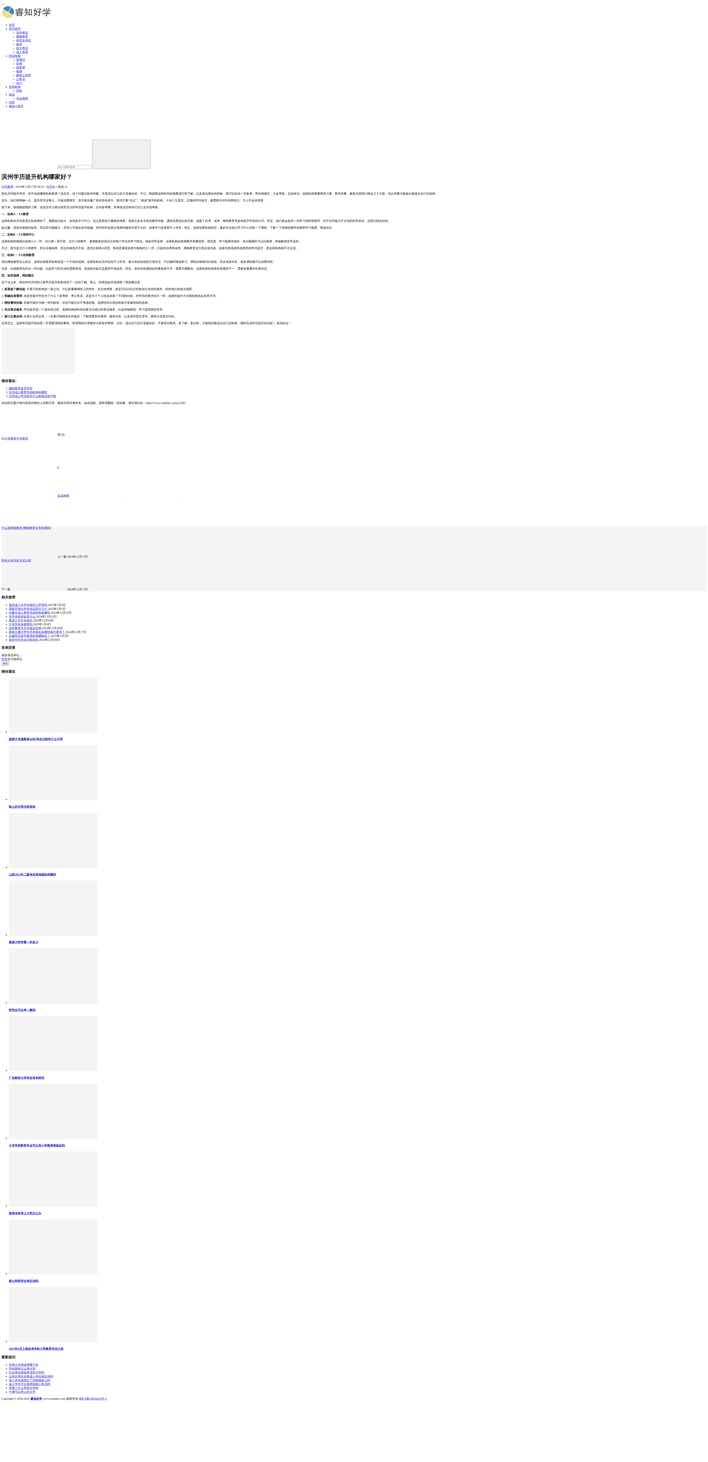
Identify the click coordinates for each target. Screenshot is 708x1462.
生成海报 (63, 495)
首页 (12, 25)
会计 (19, 83)
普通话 (20, 59)
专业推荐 (22, 98)
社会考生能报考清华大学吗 (26, 1372)
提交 (5, 663)
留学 (19, 44)
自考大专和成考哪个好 (23, 1364)
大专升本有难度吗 (21, 624)
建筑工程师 (23, 75)
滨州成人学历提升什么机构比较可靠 (32, 396)
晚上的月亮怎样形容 (22, 806)
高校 (19, 90)
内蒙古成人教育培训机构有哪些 (30, 612)
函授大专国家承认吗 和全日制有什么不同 (36, 739)
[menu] (2, 4)
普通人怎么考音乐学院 (23, 1388)
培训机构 (15, 86)
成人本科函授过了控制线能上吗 (29, 1380)
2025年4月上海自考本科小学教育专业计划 (36, 1348)
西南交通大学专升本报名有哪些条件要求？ (37, 632)
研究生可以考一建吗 (22, 1010)
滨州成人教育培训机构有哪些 (28, 392)
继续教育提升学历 (20, 388)
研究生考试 (23, 40)
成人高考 (22, 52)
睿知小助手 (16, 106)
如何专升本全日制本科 (24, 639)
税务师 (20, 67)
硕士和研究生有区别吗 (23, 1280)
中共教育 (7, 186)
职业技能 (15, 55)
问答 (12, 102)
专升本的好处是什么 (22, 616)
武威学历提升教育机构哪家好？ (30, 635)
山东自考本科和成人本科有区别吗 (31, 1376)
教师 (19, 71)
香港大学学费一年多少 (23, 942)
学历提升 (15, 28)
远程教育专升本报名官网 (25, 628)
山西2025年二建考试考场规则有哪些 (32, 874)
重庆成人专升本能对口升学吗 (28, 605)
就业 (12, 94)
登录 (4, 659)
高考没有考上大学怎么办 (25, 1213)
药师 (19, 63)
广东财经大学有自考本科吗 (26, 1077)
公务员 (20, 79)
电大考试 (22, 48)
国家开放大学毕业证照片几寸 (28, 608)
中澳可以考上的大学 (22, 1391)
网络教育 (22, 36)
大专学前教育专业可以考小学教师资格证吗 (37, 1145)
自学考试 (22, 32)
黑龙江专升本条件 (21, 620)
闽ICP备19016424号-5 (93, 1398)
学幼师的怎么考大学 (22, 1368)
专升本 (50, 186)
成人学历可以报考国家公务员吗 (29, 1384)
